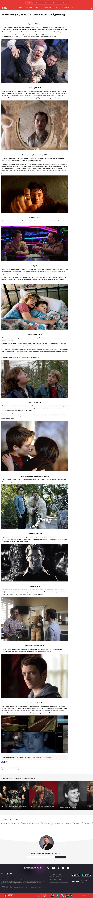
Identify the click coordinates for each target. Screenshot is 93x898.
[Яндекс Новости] (21, 757)
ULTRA (54, 2)
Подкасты (56, 7)
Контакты (73, 7)
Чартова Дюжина (47, 7)
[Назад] (49, 895)
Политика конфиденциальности (59, 882)
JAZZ (46, 2)
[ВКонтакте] (2, 762)
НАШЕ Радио (45, 895)
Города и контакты (55, 874)
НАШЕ (28, 2)
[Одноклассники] (6, 762)
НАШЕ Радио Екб (62, 895)
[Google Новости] (48, 757)
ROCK (37, 2)
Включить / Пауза (5, 895)
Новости (21, 7)
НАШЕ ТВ (64, 2)
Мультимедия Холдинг (7, 873)
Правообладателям (55, 879)
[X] (4, 762)
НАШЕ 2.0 (52, 895)
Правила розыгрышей (56, 876)
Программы (29, 7)
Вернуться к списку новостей (10, 767)
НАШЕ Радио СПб (57, 895)
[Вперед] (73, 895)
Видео (37, 7)
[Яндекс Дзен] (31, 757)
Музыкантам (65, 7)
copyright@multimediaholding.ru (14, 889)
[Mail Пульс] (38, 757)
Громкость (38, 896)
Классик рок (67, 895)
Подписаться (60, 857)
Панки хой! (72, 895)
